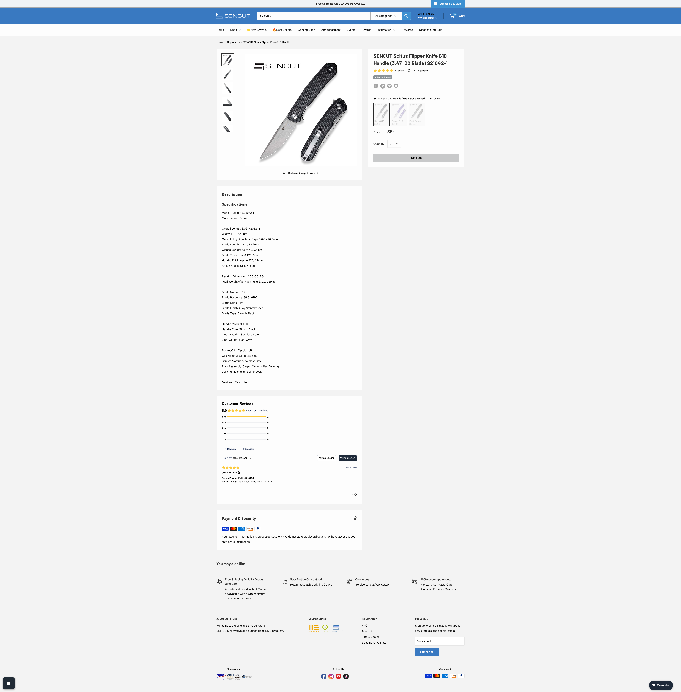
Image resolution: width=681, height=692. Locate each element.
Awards (366, 29)
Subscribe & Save (450, 3)
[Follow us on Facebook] (323, 676)
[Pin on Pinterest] (382, 86)
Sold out (416, 157)
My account (426, 17)
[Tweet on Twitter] (389, 86)
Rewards (407, 29)
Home (220, 29)
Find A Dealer (370, 636)
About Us (367, 631)
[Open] (9, 683)
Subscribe (427, 651)
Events (351, 29)
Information (384, 29)
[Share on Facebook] (375, 86)
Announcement (330, 29)
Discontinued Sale (430, 29)
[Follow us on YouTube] (338, 676)
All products (233, 42)
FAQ (364, 625)
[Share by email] (396, 86)
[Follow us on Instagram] (331, 676)
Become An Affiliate (374, 642)
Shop (233, 29)
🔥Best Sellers (282, 29)
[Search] (406, 16)
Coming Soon (306, 29)
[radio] (381, 114)
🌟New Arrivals (257, 29)
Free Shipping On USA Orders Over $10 (340, 3)
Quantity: (379, 143)
